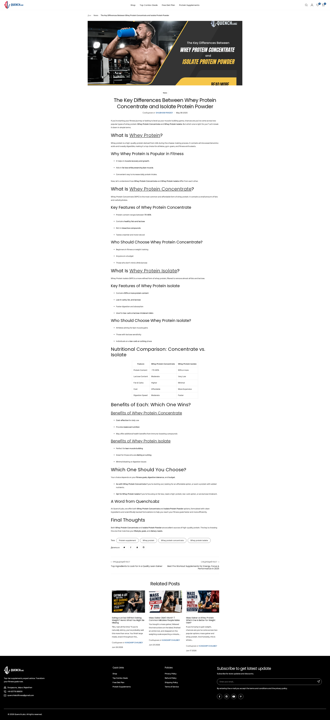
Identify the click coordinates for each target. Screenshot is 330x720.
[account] (312, 5)
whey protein (148, 540)
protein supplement (127, 540)
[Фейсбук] (219, 696)
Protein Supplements (122, 686)
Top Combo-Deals (120, 678)
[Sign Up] (318, 681)
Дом (89, 15)
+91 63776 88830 (14, 691)
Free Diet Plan (118, 682)
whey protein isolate (199, 540)
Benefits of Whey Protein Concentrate (146, 413)
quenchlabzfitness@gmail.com (20, 695)
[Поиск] (306, 5)
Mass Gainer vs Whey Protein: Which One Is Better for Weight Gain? (200, 620)
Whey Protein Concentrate (160, 189)
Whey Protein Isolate (153, 270)
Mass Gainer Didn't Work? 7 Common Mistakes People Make (164, 619)
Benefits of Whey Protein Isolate (141, 441)
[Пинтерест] (240, 696)
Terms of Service (172, 686)
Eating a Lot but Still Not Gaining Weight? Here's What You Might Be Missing (128, 620)
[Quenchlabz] (14, 5)
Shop (115, 673)
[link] (124, 547)
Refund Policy (170, 678)
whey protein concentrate (172, 540)
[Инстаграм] (226, 696)
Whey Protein (144, 135)
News (96, 15)
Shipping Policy (171, 682)
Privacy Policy (170, 673)
